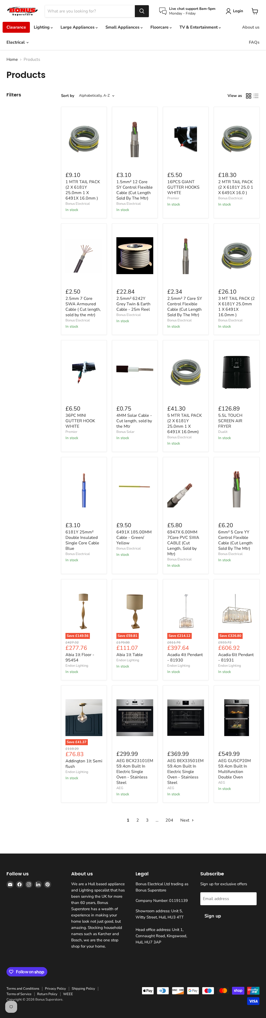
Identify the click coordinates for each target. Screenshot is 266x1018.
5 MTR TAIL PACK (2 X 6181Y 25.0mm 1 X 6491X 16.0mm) (184, 424)
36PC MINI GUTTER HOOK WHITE (80, 421)
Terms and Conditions (22, 988)
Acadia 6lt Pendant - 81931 (236, 657)
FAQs (254, 42)
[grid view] (248, 96)
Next (185, 820)
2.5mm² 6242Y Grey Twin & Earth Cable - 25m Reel (133, 304)
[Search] (142, 11)
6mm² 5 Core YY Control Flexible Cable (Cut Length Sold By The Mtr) (235, 540)
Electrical (16, 42)
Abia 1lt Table (129, 655)
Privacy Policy (55, 988)
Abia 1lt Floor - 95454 (79, 657)
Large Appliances (78, 27)
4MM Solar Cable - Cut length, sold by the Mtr (134, 421)
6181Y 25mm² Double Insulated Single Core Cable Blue (82, 540)
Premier (173, 198)
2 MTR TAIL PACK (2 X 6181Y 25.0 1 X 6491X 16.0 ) (235, 187)
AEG (119, 788)
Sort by (67, 96)
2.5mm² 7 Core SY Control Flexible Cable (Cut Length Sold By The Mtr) (184, 307)
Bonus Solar (125, 431)
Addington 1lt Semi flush (83, 763)
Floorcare (160, 27)
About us (251, 27)
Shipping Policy (83, 988)
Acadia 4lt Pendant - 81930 (185, 657)
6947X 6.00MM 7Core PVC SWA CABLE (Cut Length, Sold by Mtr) (183, 543)
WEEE (68, 994)
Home (12, 59)
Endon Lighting (76, 665)
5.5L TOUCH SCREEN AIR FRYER (230, 421)
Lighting (42, 27)
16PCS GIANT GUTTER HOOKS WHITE (183, 187)
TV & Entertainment (199, 27)
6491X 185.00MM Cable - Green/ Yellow (134, 537)
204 (169, 820)
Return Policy (47, 994)
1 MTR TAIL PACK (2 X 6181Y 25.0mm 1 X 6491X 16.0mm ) (82, 190)
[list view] (256, 96)
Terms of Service (18, 994)
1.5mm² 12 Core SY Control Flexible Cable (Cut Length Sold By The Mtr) (134, 190)
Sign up (212, 916)
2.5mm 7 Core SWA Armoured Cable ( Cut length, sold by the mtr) (83, 307)
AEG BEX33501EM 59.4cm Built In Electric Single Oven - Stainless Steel (185, 771)
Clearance (16, 27)
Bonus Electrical (77, 203)
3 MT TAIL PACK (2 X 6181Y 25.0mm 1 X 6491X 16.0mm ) (236, 307)
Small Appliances (123, 27)
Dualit (223, 431)
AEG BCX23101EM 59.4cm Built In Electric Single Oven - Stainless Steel (134, 771)
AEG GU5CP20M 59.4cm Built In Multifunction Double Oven (234, 769)
